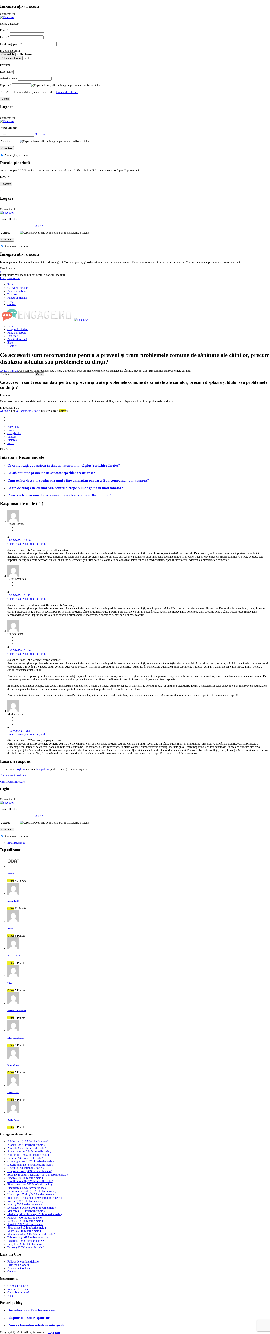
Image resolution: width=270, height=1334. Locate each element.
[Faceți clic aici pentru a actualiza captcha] (37, 85)
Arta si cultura (29, 1151)
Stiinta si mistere (31, 1234)
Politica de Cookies (18, 1268)
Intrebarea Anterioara (13, 775)
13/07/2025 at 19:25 (19, 730)
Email (10, 443)
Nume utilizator (9, 23)
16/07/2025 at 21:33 (19, 595)
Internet (25, 1201)
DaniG (10, 928)
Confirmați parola (11, 44)
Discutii (25, 1168)
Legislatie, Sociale (31, 1207)
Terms (4, 92)
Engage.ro (54, 1332)
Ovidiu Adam (13, 1120)
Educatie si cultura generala (37, 1174)
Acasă (3, 370)
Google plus (14, 433)
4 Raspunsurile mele (28, 410)
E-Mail (5, 30)
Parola (4, 37)
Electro (25, 1177)
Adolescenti (27, 1141)
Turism (25, 1247)
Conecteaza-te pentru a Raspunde (26, 543)
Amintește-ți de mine (16, 155)
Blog (10, 301)
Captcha (5, 85)
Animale (13, 370)
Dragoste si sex (29, 1171)
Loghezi (20, 769)
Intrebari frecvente (17, 1289)
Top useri (12, 294)
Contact (11, 304)
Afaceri (26, 1144)
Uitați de (40, 134)
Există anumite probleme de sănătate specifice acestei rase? (51, 473)
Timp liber (26, 1244)
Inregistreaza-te (16, 842)
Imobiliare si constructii (34, 1197)
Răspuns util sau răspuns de (28, 1318)
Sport (24, 1230)
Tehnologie (27, 1237)
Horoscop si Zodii (31, 1194)
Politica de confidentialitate (23, 1261)
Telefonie (26, 1240)
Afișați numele (8, 78)
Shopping (26, 1227)
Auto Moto (28, 1154)
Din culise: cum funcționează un (31, 1310)
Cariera (25, 1158)
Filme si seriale (29, 1184)
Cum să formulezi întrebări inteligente (35, 1325)
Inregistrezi (42, 769)
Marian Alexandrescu (16, 1010)
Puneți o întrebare (10, 278)
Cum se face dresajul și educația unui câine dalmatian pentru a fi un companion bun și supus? (78, 480)
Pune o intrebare (16, 291)
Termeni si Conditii (18, 1264)
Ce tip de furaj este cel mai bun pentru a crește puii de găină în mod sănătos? (65, 488)
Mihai (9, 983)
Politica (25, 1217)
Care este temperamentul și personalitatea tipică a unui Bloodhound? (59, 495)
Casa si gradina (30, 1161)
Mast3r (10, 873)
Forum (11, 284)
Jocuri (24, 1204)
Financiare (27, 1187)
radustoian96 (13, 901)
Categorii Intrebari (17, 287)
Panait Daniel (13, 1092)
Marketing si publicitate (34, 1214)
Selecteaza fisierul (11, 58)
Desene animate (30, 1164)
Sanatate (25, 1224)
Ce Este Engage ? (17, 1285)
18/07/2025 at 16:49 (19, 540)
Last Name (6, 71)
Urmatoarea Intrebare (13, 781)
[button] (7, 17)
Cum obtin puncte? (18, 1292)
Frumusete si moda (31, 1191)
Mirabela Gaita (14, 956)
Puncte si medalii (17, 297)
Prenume (5, 64)
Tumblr (11, 436)
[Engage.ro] (44, 319)
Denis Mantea (13, 1065)
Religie (25, 1220)
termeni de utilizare (67, 92)
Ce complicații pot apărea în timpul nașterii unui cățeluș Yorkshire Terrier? (63, 465)
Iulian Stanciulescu (15, 1038)
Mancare (26, 1211)
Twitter (11, 430)
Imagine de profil (10, 50)
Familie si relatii (30, 1181)
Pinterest (12, 439)
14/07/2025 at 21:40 (19, 650)
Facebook (13, 426)
